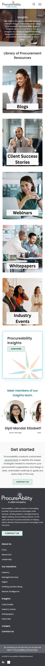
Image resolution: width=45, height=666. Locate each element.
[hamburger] (40, 4)
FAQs (4, 549)
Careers (6, 626)
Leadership (7, 559)
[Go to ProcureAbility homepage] (22, 497)
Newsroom (7, 554)
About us (6, 543)
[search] (34, 4)
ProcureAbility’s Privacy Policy (26, 650)
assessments (11, 460)
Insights (6, 598)
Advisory (5, 572)
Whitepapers (8, 614)
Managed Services (10, 577)
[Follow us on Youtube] (8, 662)
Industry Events (9, 609)
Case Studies (7, 604)
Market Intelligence (10, 591)
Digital (4, 582)
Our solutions (9, 566)
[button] (15, 417)
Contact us (22, 482)
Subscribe (16, 349)
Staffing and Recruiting (12, 586)
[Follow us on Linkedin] (3, 662)
